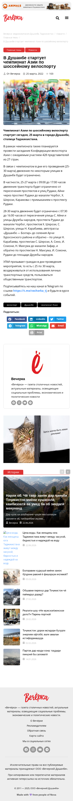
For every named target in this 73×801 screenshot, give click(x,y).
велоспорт (12, 304)
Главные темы (10, 37)
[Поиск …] (57, 18)
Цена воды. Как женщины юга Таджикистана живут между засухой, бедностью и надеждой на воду (44, 536)
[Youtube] (24, 402)
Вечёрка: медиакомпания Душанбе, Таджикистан (28, 34)
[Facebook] (13, 402)
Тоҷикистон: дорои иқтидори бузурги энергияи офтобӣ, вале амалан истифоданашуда (44, 634)
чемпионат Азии (49, 304)
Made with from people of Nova (36, 794)
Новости (60, 34)
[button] (67, 18)
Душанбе (29, 304)
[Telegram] (30, 402)
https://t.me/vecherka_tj (30, 291)
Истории (13, 472)
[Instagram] (19, 402)
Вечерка (18, 379)
